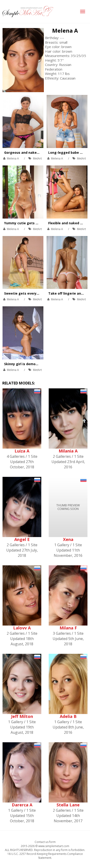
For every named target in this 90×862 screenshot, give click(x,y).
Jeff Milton (22, 716)
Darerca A (22, 805)
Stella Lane (68, 805)
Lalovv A (22, 628)
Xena (68, 539)
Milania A (68, 451)
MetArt (37, 158)
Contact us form (45, 842)
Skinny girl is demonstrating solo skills (36, 364)
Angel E (22, 539)
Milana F (68, 628)
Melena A (65, 30)
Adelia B (68, 716)
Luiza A (22, 451)
